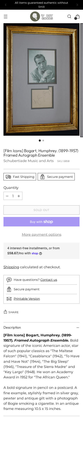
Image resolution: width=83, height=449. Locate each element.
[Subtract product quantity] (7, 196)
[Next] (77, 5)
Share (13, 312)
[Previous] (6, 5)
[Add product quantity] (18, 196)
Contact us (48, 280)
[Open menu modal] (5, 17)
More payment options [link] (41, 234)
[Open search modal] (69, 17)
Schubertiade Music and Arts (28, 161)
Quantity (11, 187)
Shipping (11, 267)
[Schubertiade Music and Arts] (41, 16)
